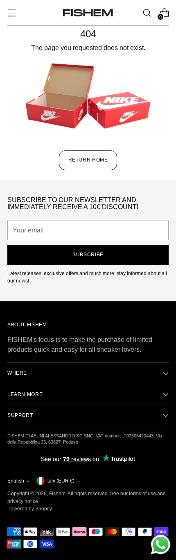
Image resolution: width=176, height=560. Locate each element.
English (15, 481)
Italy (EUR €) (60, 481)
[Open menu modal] (11, 13)
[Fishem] (88, 12)
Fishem (57, 493)
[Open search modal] (146, 13)
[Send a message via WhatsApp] (160, 544)
